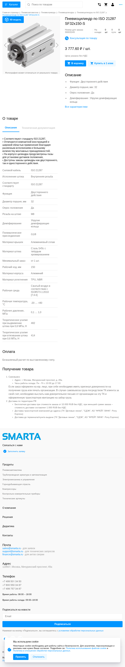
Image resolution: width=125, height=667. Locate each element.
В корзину (77, 63)
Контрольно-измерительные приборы (21, 493)
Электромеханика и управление (18, 479)
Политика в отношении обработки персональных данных (41, 650)
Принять (21, 657)
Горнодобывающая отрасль (16, 484)
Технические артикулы (13, 498)
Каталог (13, 4)
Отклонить (39, 657)
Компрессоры (9, 489)
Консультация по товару (83, 38)
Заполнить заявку (16, 451)
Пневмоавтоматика (12, 470)
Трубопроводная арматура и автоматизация (24, 474)
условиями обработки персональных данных (81, 630)
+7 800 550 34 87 (11, 585)
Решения (7, 517)
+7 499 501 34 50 (11, 581)
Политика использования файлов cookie (86, 648)
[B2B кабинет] (113, 5)
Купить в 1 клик (103, 63)
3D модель (15, 19)
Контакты (7, 535)
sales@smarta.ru (11, 548)
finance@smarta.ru (12, 554)
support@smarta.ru (12, 551)
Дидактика (8, 526)
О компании (9, 508)
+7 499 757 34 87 (11, 588)
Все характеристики (76, 106)
